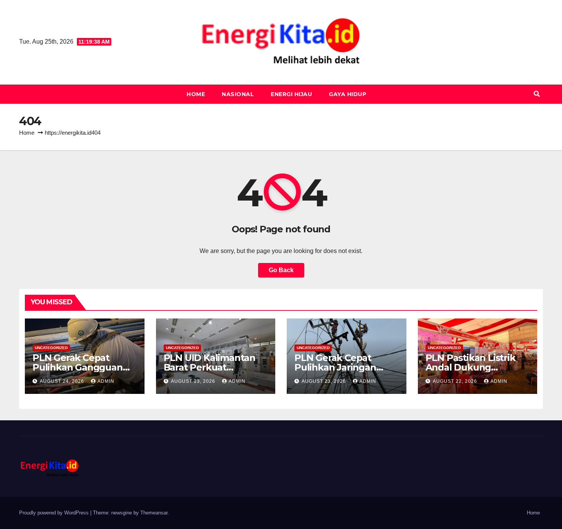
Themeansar (153, 513)
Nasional (238, 94)
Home (196, 94)
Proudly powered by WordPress (54, 513)
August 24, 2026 (63, 381)
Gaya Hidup (347, 94)
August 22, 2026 (456, 381)
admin (105, 381)
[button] (537, 94)
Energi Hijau (291, 94)
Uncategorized (51, 348)
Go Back (281, 270)
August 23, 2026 (194, 381)
